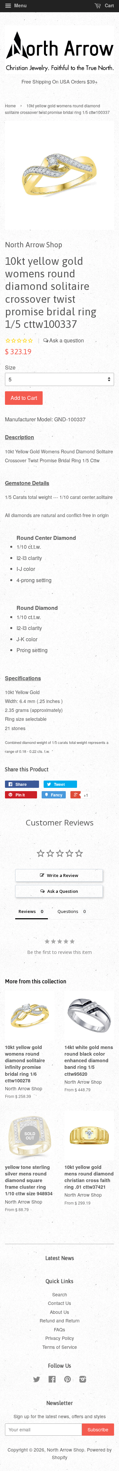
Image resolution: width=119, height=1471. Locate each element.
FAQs (59, 1329)
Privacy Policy (59, 1338)
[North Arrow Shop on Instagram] (82, 1380)
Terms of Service (59, 1347)
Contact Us (59, 1303)
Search (59, 1294)
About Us (59, 1312)
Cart (108, 5)
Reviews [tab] (27, 911)
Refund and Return (60, 1320)
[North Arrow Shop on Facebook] (52, 1380)
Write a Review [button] (62, 875)
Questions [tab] (68, 911)
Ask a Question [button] (62, 891)
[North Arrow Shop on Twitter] (36, 1380)
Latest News (59, 1258)
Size (10, 367)
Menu (20, 5)
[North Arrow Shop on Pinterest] (67, 1380)
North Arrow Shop (65, 1449)
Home (10, 105)
